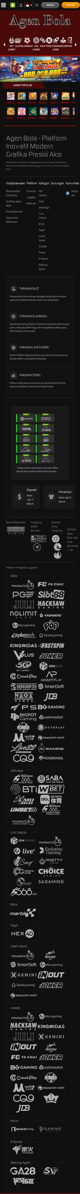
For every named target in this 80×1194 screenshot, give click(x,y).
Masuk (50, 5)
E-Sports (43, 258)
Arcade (63, 46)
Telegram (74, 193)
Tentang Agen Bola (14, 203)
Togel (49, 46)
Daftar (71, 5)
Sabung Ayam (43, 267)
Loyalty (31, 197)
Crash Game (55, 48)
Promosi (31, 191)
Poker (70, 46)
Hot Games (11, 48)
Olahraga (27, 46)
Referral (31, 203)
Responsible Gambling (13, 193)
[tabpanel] (40, 69)
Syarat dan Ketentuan (12, 220)
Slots (18, 46)
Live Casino (36, 48)
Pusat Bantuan (14, 211)
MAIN (11, 96)
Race (43, 46)
